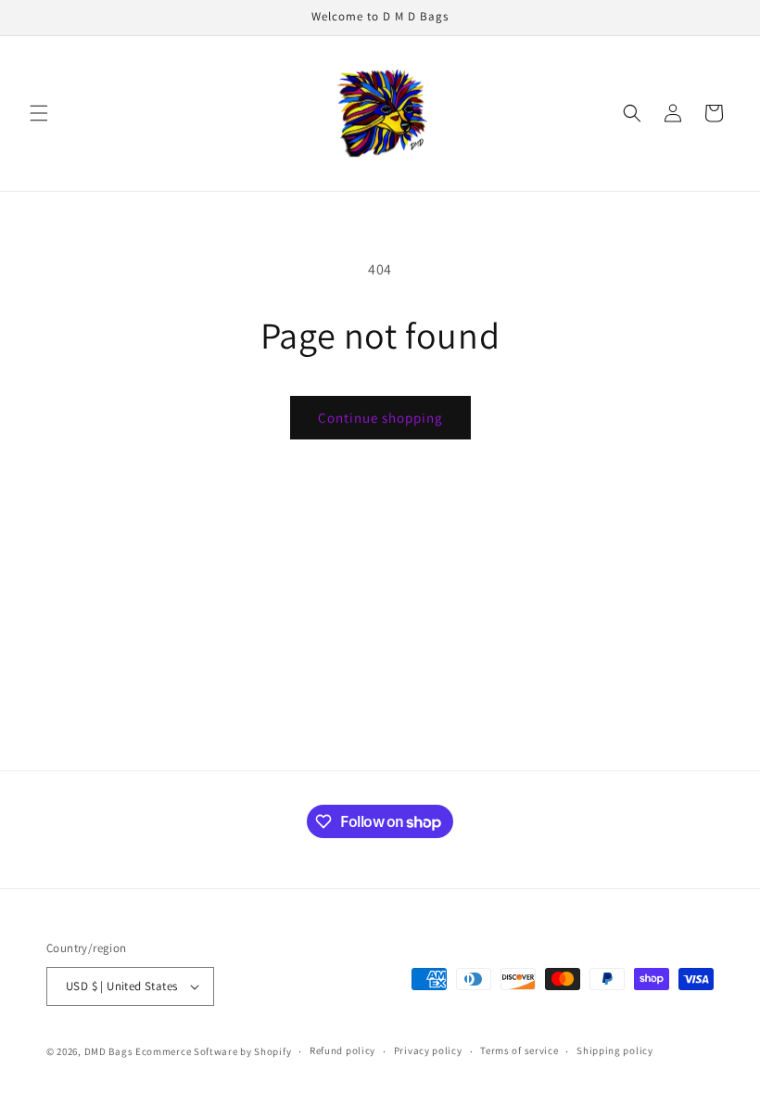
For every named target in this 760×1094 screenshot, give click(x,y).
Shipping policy (614, 1050)
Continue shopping (380, 417)
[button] (39, 113)
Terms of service (519, 1050)
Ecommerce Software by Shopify (213, 1051)
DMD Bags (108, 1051)
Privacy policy (428, 1050)
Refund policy (342, 1050)
